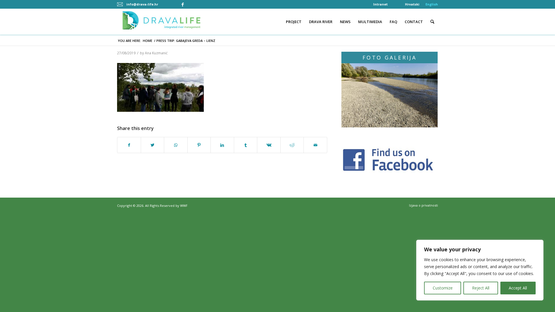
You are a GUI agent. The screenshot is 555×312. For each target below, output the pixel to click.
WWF (184, 205)
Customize (443, 288)
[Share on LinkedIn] (222, 145)
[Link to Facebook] (182, 4)
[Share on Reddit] (292, 145)
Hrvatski (412, 4)
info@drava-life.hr (142, 4)
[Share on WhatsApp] (175, 145)
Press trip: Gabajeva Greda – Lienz (185, 40)
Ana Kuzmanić (156, 53)
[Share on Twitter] (152, 145)
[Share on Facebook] (129, 145)
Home (147, 40)
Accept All (518, 288)
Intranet (380, 4)
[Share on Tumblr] (245, 145)
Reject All (480, 288)
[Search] (432, 22)
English (432, 4)
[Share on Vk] (268, 145)
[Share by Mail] (315, 145)
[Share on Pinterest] (199, 145)
